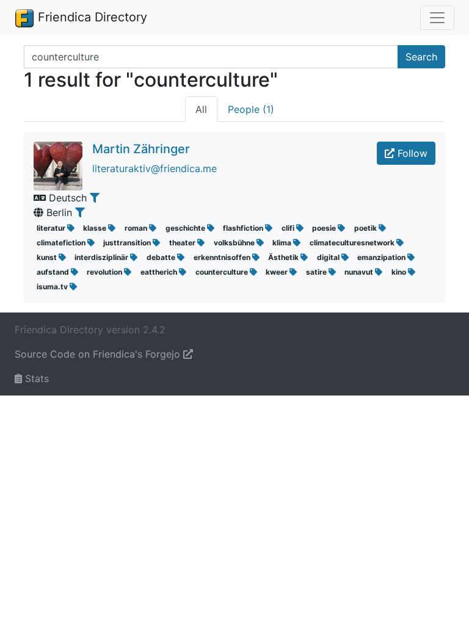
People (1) (251, 109)
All (201, 109)
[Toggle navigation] (437, 17)
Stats (35, 378)
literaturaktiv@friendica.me (154, 168)
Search (421, 57)
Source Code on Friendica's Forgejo (99, 354)
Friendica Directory (90, 17)
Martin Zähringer (141, 149)
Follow (410, 153)
